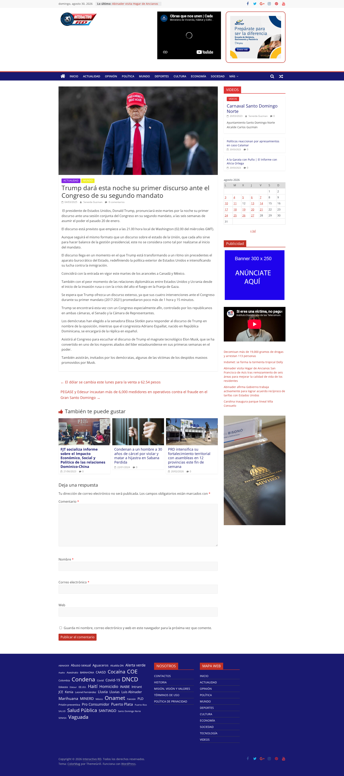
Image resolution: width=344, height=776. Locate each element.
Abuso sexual (81, 665)
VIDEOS (233, 99)
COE (132, 671)
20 (252, 209)
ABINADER (64, 665)
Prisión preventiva (69, 704)
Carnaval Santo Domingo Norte (252, 108)
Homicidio (108, 686)
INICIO (74, 76)
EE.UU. (82, 687)
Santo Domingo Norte (129, 711)
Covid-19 (113, 680)
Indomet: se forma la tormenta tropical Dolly (253, 362)
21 (261, 209)
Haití (93, 686)
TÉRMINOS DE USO (166, 695)
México (99, 699)
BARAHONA (87, 672)
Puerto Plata (122, 704)
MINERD (87, 698)
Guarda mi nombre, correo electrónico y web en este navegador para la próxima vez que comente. (138, 628)
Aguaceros (100, 665)
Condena (83, 679)
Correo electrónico (74, 582)
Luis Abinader (131, 692)
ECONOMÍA (198, 76)
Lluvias (114, 692)
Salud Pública (82, 710)
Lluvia (103, 691)
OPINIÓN (111, 76)
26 (243, 215)
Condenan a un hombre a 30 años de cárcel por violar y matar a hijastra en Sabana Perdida (138, 456)
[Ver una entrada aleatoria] (281, 76)
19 (243, 209)
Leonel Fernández (85, 692)
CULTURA (180, 76)
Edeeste (63, 687)
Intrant (137, 687)
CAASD (101, 672)
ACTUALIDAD (91, 76)
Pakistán (131, 699)
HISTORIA (160, 682)
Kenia (69, 692)
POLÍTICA (128, 76)
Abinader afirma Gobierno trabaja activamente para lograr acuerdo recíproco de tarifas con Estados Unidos (254, 391)
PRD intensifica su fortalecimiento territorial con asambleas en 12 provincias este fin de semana (189, 458)
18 (235, 209)
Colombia (64, 680)
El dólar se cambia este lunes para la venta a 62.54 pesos (111, 382)
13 (252, 203)
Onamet (115, 697)
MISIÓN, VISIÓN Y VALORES (172, 689)
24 (226, 215)
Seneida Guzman (93, 202)
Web (62, 605)
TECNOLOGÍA (208, 733)
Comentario (69, 501)
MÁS (232, 76)
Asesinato (72, 672)
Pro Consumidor (95, 704)
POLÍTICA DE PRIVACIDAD (170, 701)
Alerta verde (135, 665)
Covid (100, 680)
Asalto (62, 672)
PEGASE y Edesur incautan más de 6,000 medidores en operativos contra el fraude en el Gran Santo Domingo (134, 394)
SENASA (62, 718)
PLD (141, 699)
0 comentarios (116, 202)
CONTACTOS (162, 676)
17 (226, 209)
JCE (61, 692)
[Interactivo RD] (63, 76)
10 (226, 203)
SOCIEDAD (218, 76)
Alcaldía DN (117, 665)
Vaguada (78, 717)
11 (235, 203)
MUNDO (144, 76)
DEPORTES (162, 76)
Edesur (73, 687)
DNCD (130, 679)
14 (261, 203)
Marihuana (68, 698)
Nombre (66, 559)
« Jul (253, 231)
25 (235, 215)
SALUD (62, 711)
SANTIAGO (107, 710)
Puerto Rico (141, 704)
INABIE (125, 687)
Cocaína (116, 671)
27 (252, 215)
